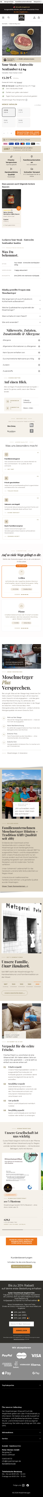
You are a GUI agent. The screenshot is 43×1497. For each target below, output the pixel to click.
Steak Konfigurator (14, 23)
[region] (21, 166)
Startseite (4, 23)
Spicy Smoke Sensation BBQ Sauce (11, 213)
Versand (19, 82)
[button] (39, 17)
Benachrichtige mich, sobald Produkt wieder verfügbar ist (28, 133)
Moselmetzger (24, 1493)
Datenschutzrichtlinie (19, 1339)
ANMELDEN (21, 1331)
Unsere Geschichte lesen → (14, 993)
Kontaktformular (9, 1464)
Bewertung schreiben (21, 1266)
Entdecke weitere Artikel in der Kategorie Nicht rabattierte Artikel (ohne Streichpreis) (22, 1241)
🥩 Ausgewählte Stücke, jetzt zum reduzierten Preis (21, 9)
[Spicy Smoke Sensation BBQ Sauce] (11, 198)
